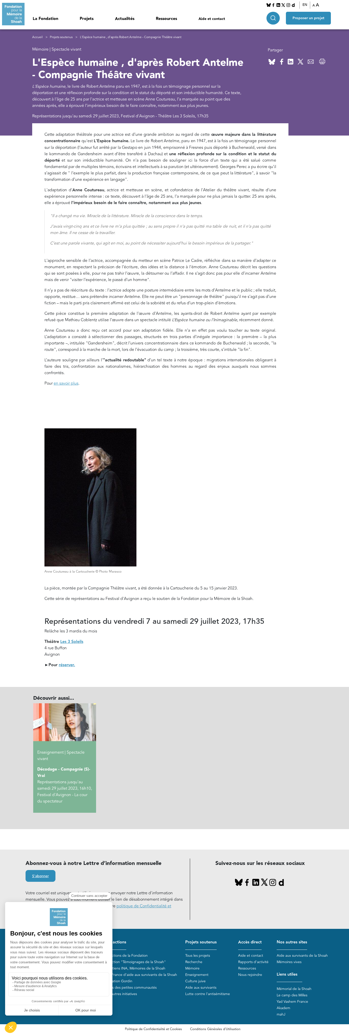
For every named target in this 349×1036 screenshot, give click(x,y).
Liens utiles (287, 974)
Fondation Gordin (118, 981)
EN (305, 4)
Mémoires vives (289, 962)
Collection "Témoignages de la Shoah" (135, 962)
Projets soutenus (61, 37)
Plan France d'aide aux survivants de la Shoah (140, 974)
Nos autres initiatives (120, 994)
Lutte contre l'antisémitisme (207, 994)
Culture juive (195, 981)
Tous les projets (197, 955)
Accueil (37, 37)
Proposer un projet (308, 18)
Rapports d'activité (253, 962)
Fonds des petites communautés (130, 987)
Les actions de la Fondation (126, 955)
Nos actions (115, 942)
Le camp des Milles (292, 995)
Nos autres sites (292, 942)
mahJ (281, 1014)
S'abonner (40, 876)
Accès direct (250, 942)
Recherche (193, 962)
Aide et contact (212, 19)
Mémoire (192, 968)
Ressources (166, 19)
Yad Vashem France (292, 1001)
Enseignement (196, 974)
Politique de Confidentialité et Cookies (153, 1029)
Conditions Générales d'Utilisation (215, 1029)
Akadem (283, 1008)
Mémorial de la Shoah (294, 989)
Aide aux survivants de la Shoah (302, 955)
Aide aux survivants (200, 987)
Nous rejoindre (250, 974)
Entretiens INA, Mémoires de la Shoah (134, 968)
